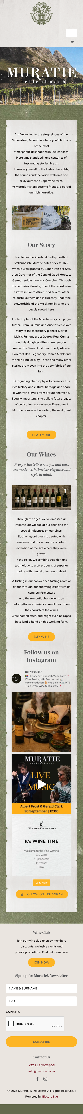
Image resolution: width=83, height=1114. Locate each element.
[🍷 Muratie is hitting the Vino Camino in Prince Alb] (41, 846)
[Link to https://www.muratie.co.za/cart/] (72, 42)
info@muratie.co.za (41, 1071)
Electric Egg (50, 1096)
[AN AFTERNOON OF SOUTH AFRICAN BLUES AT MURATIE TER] (41, 784)
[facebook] (38, 1079)
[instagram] (45, 1079)
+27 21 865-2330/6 (42, 1065)
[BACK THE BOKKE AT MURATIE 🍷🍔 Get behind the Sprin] (41, 722)
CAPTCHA (13, 1012)
